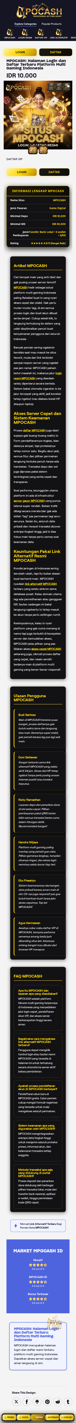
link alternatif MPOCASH (41, 583)
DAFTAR (55, 52)
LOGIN (20, 52)
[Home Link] (39, 11)
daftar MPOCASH (34, 430)
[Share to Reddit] (57, 1401)
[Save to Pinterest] (47, 1401)
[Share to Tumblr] (68, 1401)
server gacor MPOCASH (29, 500)
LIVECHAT (68, 1417)
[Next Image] (69, 115)
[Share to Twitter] (16, 1401)
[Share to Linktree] (37, 1401)
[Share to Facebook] (26, 1401)
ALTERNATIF (53, 1417)
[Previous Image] (7, 115)
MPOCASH (20, 287)
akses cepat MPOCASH (46, 648)
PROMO (10, 1417)
